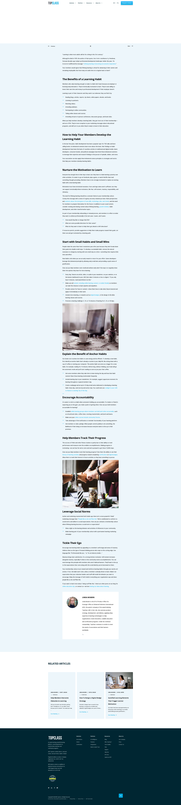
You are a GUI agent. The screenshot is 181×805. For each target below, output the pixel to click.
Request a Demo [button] (126, 3)
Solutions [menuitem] (71, 3)
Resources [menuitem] (89, 3)
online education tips (68, 586)
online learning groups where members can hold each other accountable (92, 411)
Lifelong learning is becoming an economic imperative (100, 64)
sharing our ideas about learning (99, 586)
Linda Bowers (54, 30)
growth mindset (104, 206)
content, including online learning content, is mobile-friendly (91, 283)
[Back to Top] (121, 796)
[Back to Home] (53, 3)
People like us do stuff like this (87, 519)
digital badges (95, 295)
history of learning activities (70, 455)
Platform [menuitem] (80, 3)
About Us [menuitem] (98, 3)
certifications (103, 455)
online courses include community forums (87, 417)
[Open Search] (118, 3)
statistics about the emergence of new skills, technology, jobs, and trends (87, 201)
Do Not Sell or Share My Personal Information (57, 798)
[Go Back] (90, 46)
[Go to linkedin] (83, 634)
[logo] (55, 738)
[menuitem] (79, 739)
